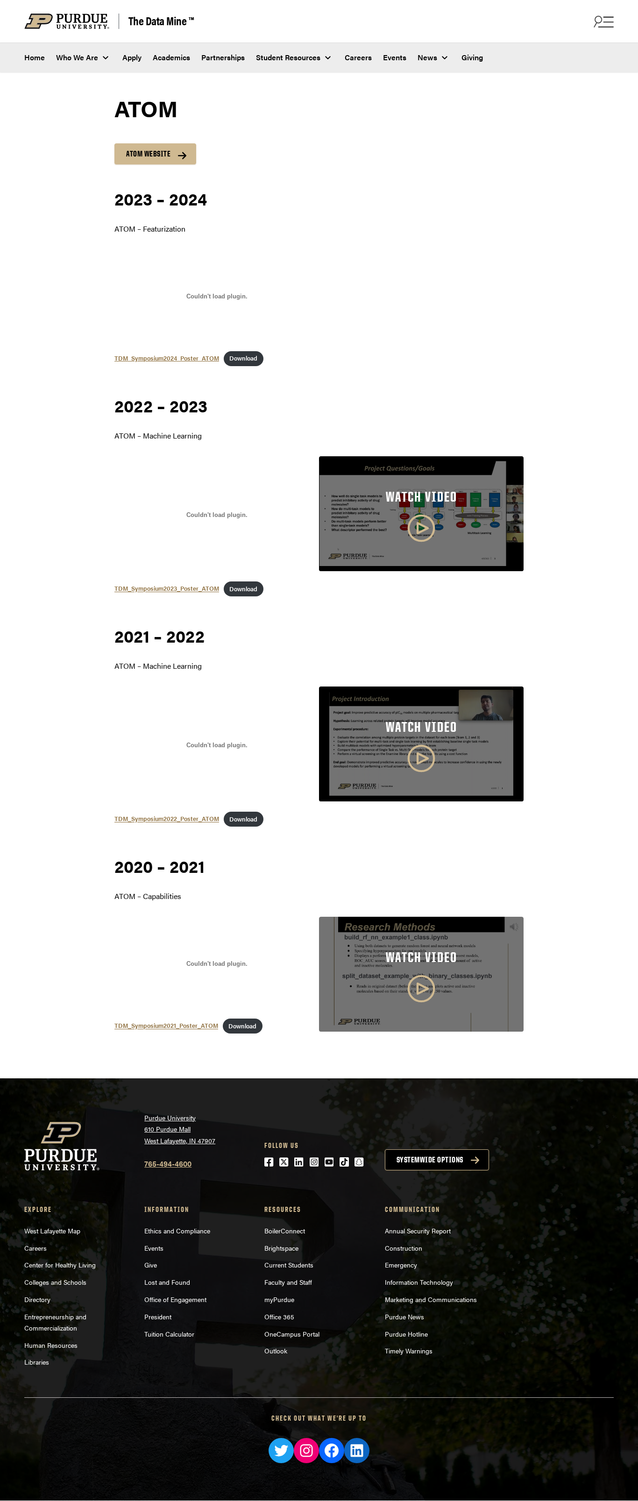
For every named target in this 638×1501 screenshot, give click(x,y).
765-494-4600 (167, 1163)
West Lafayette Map (52, 1230)
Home (34, 57)
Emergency (401, 1264)
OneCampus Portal (291, 1333)
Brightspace (281, 1248)
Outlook (275, 1350)
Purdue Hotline (406, 1333)
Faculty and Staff (288, 1282)
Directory (37, 1299)
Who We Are (77, 57)
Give (150, 1264)
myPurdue (279, 1299)
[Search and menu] (602, 21)
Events (394, 57)
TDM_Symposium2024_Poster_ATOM (166, 358)
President (157, 1316)
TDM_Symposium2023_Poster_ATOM (166, 589)
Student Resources (288, 57)
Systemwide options (430, 1159)
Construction (403, 1248)
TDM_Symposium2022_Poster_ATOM (166, 819)
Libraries (36, 1361)
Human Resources (51, 1345)
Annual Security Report (418, 1230)
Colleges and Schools (55, 1282)
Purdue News (404, 1316)
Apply (132, 57)
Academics (171, 57)
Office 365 (279, 1316)
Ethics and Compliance (177, 1230)
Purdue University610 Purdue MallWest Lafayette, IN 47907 (179, 1129)
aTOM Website (148, 153)
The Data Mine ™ (161, 21)
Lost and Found (167, 1282)
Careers (358, 57)
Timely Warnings (408, 1350)
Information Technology (419, 1282)
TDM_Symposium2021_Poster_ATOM (166, 1026)
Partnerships (223, 57)
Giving (472, 57)
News (427, 57)
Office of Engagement (175, 1299)
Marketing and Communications (431, 1299)
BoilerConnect (284, 1230)
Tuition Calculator (169, 1333)
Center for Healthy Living (60, 1264)
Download (243, 358)
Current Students (288, 1264)
